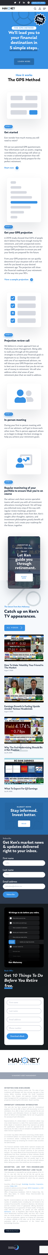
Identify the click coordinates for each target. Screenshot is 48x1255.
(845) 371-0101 (38, 3)
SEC (42, 1188)
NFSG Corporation (33, 1188)
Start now (9, 168)
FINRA (12, 1186)
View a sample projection (16, 280)
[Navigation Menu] (44, 8)
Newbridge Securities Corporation (32, 1184)
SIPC (15, 1186)
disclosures (7, 1211)
